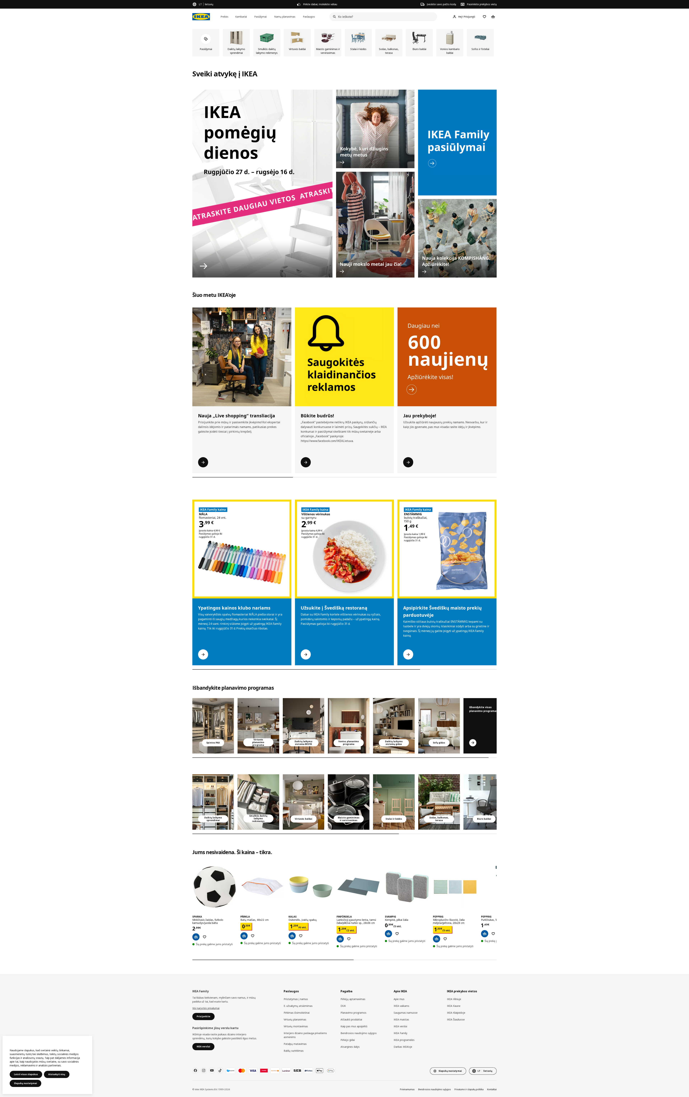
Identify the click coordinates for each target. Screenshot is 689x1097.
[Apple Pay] (319, 1070)
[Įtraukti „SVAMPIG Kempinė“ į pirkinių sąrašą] (397, 933)
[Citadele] (263, 1070)
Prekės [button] (224, 16)
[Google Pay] (330, 1070)
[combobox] (382, 16)
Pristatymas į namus (296, 999)
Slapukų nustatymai (25, 1083)
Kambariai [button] (241, 16)
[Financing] (230, 1070)
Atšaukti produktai (351, 1019)
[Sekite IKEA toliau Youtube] (212, 1070)
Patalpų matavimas (295, 1044)
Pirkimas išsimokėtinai (297, 1012)
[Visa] (252, 1070)
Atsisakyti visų (56, 1074)
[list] (344, 43)
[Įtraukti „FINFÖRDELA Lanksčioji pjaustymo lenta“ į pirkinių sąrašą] (348, 938)
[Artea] (308, 1070)
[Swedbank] (275, 1070)
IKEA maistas (401, 1019)
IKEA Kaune (453, 1006)
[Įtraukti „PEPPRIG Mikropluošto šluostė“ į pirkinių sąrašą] (445, 938)
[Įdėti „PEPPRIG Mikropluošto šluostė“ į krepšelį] (436, 938)
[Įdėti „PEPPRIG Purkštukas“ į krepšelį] (484, 933)
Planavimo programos (353, 1012)
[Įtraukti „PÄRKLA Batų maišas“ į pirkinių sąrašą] (252, 935)
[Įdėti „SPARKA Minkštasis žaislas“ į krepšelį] (196, 936)
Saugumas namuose (406, 1012)
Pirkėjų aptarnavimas (353, 999)
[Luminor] (286, 1070)
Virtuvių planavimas (295, 1019)
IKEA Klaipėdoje (456, 1012)
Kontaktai (492, 1089)
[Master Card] (241, 1070)
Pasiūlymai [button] (260, 16)
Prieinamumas (407, 1089)
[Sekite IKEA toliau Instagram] (204, 1070)
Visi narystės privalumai (205, 1008)
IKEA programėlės (404, 1040)
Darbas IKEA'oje (403, 1046)
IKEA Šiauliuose (456, 1019)
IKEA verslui (400, 1026)
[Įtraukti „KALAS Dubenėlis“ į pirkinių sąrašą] (300, 935)
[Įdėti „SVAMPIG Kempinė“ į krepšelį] (388, 933)
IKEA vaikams (401, 1006)
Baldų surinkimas (294, 1050)
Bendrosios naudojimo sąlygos (359, 1033)
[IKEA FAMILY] (457, 142)
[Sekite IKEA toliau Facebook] (195, 1070)
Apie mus (399, 999)
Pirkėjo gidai (348, 1040)
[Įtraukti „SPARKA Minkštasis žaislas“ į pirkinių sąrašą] (204, 936)
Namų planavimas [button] (284, 16)
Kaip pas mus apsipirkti (354, 1026)
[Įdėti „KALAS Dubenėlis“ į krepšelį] (292, 935)
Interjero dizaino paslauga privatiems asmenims (305, 1035)
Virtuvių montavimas (296, 1026)
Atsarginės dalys (350, 1046)
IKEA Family (400, 1033)
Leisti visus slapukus (26, 1074)
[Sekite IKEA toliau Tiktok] (220, 1070)
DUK (343, 1006)
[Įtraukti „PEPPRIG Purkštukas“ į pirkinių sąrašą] (493, 933)
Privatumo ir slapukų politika (469, 1089)
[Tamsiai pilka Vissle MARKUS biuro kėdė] (484, 802)
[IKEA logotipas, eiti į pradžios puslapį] (201, 16)
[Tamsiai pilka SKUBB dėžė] (258, 802)
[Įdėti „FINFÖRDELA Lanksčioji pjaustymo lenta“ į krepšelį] (340, 938)
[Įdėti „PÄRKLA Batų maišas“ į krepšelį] (244, 935)
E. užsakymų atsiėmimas (298, 1006)
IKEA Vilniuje (454, 999)
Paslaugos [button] (309, 16)
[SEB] (297, 1070)
